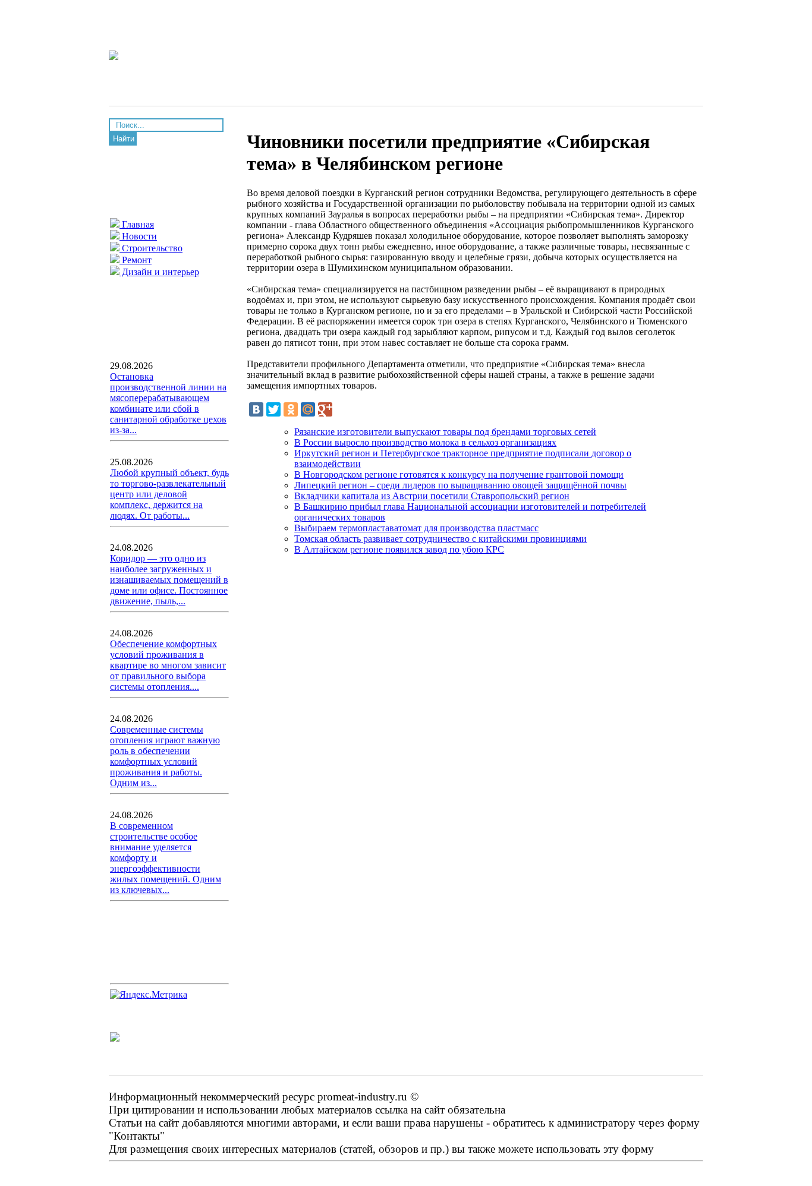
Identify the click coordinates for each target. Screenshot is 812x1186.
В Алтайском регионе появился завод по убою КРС (399, 549)
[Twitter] (273, 409)
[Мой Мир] (308, 409)
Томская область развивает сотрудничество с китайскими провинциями (440, 539)
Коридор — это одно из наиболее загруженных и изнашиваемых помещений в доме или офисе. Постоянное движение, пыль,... (169, 579)
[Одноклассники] (291, 409)
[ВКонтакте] (256, 409)
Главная (136, 224)
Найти (123, 138)
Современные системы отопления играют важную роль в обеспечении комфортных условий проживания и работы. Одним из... (165, 756)
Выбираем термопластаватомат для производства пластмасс (416, 528)
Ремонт (135, 260)
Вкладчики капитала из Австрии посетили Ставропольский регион (431, 496)
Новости (138, 236)
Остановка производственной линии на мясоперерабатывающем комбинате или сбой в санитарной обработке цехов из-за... (168, 403)
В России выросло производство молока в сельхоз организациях (425, 442)
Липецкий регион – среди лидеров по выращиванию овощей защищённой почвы (460, 485)
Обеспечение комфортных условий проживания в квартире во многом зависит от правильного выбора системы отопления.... (168, 665)
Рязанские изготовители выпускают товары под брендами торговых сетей (445, 432)
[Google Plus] (325, 409)
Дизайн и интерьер (159, 272)
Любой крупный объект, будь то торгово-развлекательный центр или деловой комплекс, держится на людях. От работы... (169, 494)
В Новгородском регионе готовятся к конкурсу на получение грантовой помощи (459, 474)
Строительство (150, 248)
